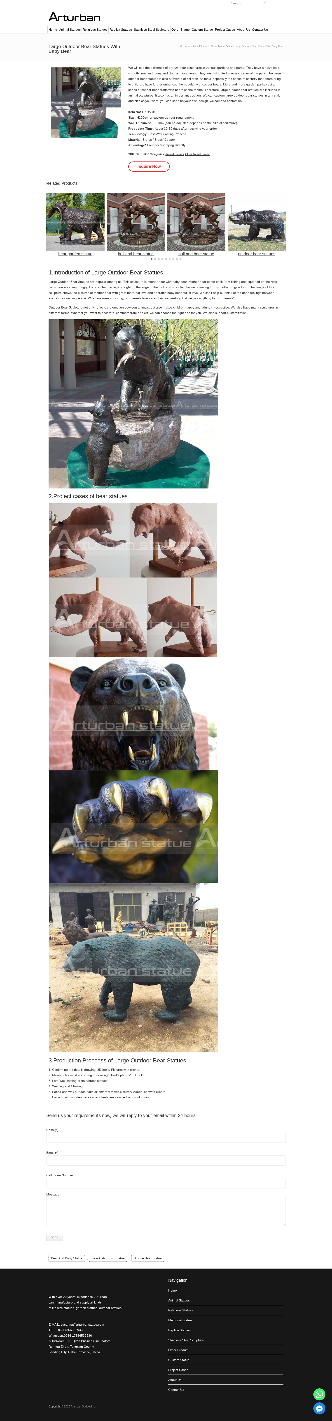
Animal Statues (70, 29)
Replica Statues (121, 29)
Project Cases (225, 29)
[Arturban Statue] (75, 20)
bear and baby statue (66, 1258)
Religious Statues (95, 29)
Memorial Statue (180, 1320)
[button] (280, 227)
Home (53, 29)
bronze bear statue (148, 1258)
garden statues (86, 1308)
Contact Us (260, 29)
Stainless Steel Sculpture (151, 29)
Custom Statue (202, 29)
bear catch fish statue (108, 1258)
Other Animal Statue (197, 154)
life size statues (63, 1308)
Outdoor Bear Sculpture (65, 307)
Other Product (178, 1350)
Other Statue (180, 29)
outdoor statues (110, 1308)
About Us (243, 29)
